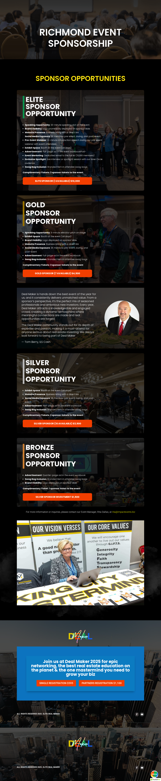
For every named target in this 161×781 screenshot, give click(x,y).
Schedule (92, 7)
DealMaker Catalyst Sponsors (39, 7)
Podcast (153, 7)
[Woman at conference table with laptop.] (80, 605)
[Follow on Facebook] (137, 714)
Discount (141, 7)
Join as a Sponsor (66, 7)
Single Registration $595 (56, 683)
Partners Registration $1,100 (102, 683)
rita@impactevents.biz (123, 511)
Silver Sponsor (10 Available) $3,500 (57, 423)
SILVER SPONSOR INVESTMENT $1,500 (57, 497)
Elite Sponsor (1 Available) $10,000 (57, 181)
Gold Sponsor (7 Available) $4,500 (57, 273)
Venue (81, 7)
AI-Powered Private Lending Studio (117, 7)
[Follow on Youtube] (142, 714)
